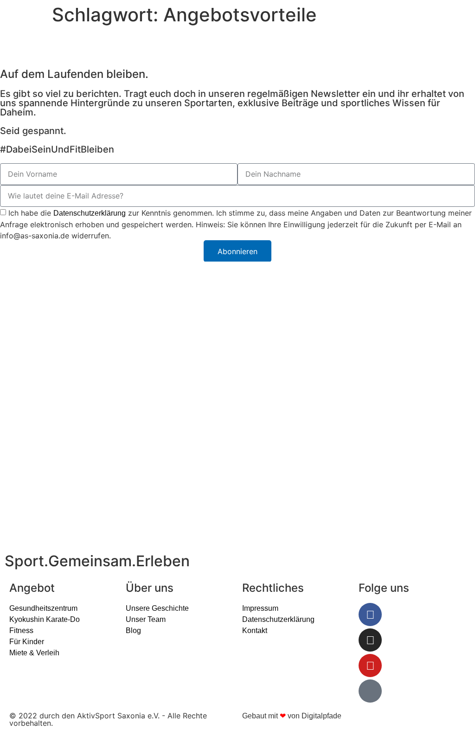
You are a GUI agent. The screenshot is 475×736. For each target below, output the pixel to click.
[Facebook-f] (370, 614)
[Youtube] (370, 665)
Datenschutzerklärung (89, 213)
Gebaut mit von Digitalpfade (291, 716)
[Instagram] (370, 640)
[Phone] (370, 691)
